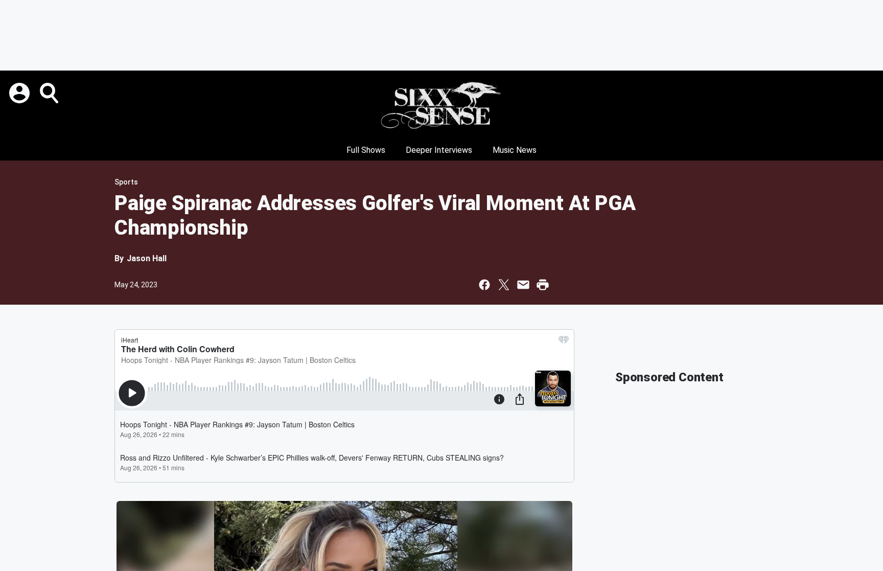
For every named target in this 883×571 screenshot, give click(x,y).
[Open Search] (50, 93)
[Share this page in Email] (523, 285)
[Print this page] (543, 285)
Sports (126, 182)
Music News (515, 150)
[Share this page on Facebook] (484, 285)
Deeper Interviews (439, 150)
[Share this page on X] (504, 285)
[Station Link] (441, 105)
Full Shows (365, 150)
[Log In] (20, 93)
